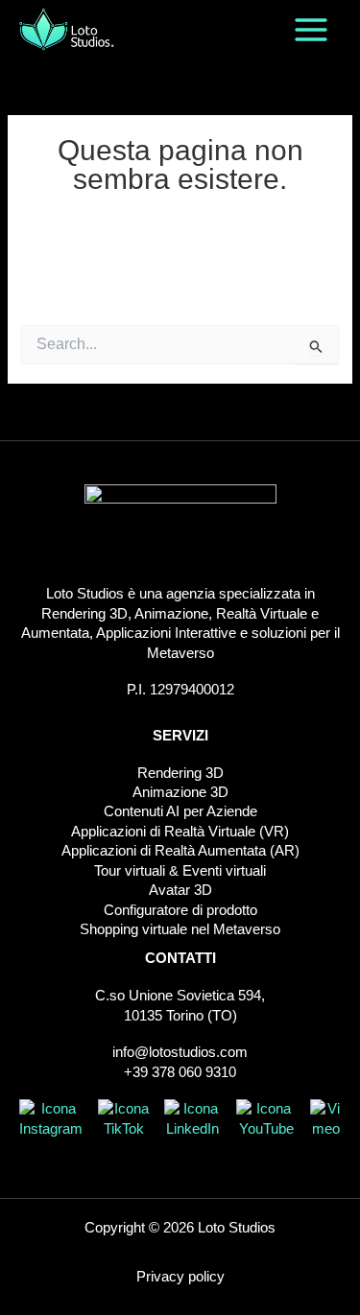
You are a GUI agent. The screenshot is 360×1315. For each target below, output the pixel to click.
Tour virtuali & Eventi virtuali (180, 871)
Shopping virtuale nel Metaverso (180, 929)
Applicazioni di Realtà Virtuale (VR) (180, 831)
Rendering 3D (180, 773)
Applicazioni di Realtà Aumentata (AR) (180, 850)
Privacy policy (180, 1276)
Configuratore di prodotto (180, 910)
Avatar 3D (180, 890)
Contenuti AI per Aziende (180, 811)
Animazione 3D (180, 792)
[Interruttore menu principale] (311, 29)
